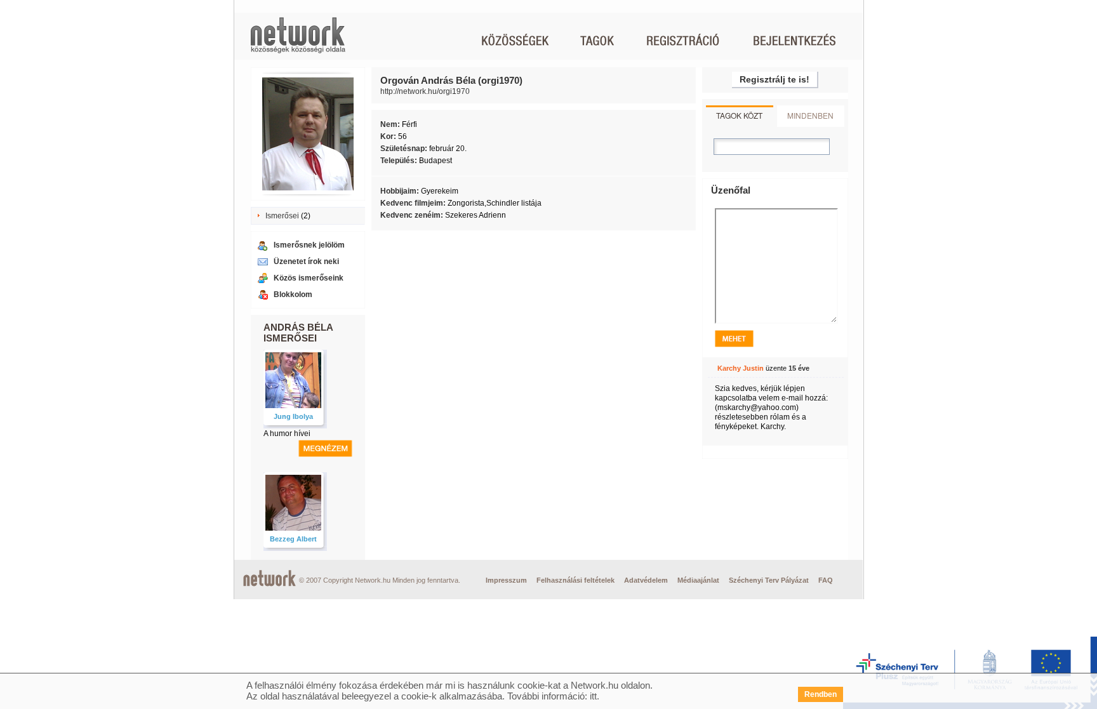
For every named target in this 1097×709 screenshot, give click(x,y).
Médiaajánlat (698, 580)
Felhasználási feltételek (575, 580)
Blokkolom (293, 294)
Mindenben (810, 115)
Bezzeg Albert (293, 539)
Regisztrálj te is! (774, 79)
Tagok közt (739, 115)
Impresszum (506, 580)
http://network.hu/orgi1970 (425, 91)
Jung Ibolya (293, 416)
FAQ (825, 580)
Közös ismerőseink (308, 278)
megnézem (325, 448)
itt (593, 696)
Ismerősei (282, 215)
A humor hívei (286, 433)
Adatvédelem (646, 580)
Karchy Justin (740, 368)
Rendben (820, 694)
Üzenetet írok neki (306, 261)
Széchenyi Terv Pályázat (769, 580)
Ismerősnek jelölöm (309, 245)
